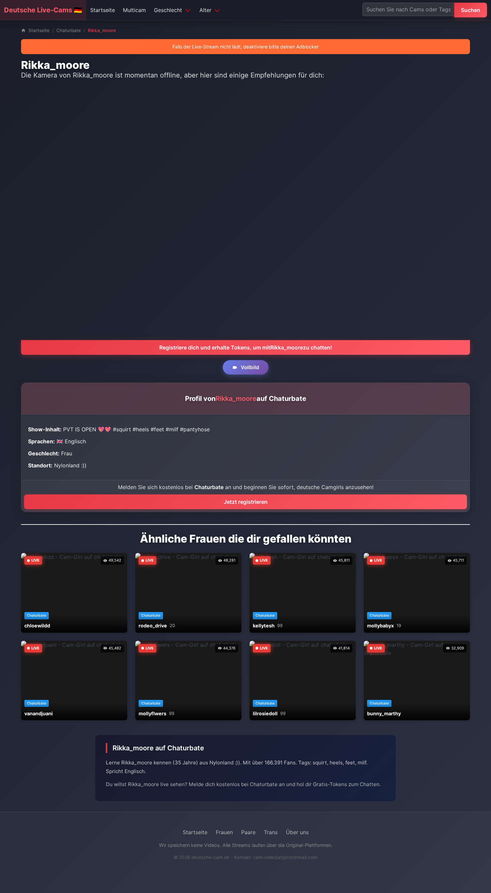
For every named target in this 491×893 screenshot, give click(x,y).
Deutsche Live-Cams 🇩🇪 (43, 10)
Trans (271, 832)
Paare (248, 832)
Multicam (134, 10)
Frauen (224, 832)
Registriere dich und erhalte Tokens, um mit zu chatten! (245, 347)
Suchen (470, 10)
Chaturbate (68, 30)
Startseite (102, 10)
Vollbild (249, 367)
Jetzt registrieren (246, 501)
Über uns (297, 832)
